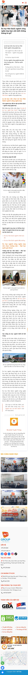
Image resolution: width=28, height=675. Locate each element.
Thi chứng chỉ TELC (21, 629)
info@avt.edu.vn (5, 550)
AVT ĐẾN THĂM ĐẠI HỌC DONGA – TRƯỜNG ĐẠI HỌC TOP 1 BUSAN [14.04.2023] (12, 484)
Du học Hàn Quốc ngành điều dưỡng (14, 240)
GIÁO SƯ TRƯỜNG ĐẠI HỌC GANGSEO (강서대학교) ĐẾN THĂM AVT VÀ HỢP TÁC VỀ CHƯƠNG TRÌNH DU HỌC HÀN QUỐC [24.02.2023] (14, 500)
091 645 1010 (5, 581)
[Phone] (2, 663)
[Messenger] (2, 672)
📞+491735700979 (6, 593)
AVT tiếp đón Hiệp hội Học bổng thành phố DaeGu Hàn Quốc (13, 469)
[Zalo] (2, 668)
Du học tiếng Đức (7, 632)
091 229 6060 (4, 548)
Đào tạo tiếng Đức (21, 627)
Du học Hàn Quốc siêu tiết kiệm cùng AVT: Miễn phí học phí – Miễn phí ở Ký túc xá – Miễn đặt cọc (14, 517)
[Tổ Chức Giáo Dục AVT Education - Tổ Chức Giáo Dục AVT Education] (7, 2)
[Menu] (25, 3)
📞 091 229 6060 (5, 567)
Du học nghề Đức (7, 629)
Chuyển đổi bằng (7, 627)
